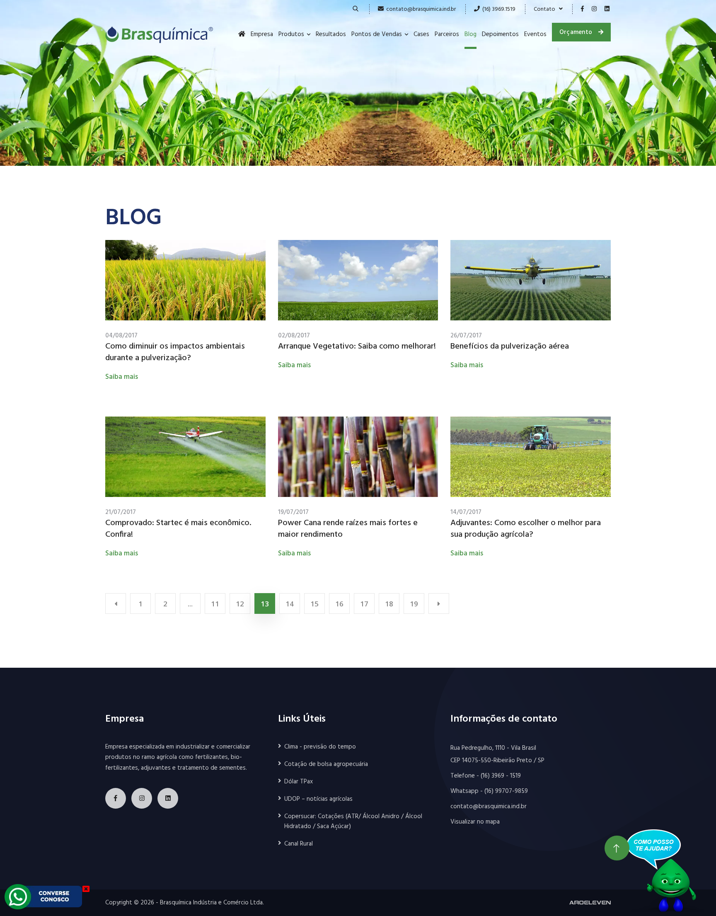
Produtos (291, 34)
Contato (546, 9)
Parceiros (447, 34)
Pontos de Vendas (376, 34)
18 (389, 603)
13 (265, 603)
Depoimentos (500, 34)
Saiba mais (121, 377)
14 (289, 603)
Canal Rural (298, 844)
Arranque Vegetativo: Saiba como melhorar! (357, 346)
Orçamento (576, 32)
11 (215, 603)
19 (414, 603)
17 (364, 603)
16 (339, 603)
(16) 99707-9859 (506, 791)
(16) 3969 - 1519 (501, 776)
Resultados (331, 34)
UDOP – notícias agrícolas (318, 799)
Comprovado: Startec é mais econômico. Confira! (178, 528)
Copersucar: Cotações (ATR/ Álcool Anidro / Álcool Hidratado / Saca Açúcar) (353, 821)
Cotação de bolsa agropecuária (326, 764)
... (190, 603)
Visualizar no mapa (475, 822)
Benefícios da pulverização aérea (509, 346)
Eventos (535, 34)
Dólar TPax (298, 782)
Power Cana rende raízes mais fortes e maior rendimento (348, 528)
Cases (421, 34)
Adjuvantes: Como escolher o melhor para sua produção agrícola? (525, 528)
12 (240, 603)
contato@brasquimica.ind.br (421, 9)
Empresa (262, 34)
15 (314, 603)
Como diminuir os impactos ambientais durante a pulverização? (175, 352)
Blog (470, 34)
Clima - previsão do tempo (320, 747)
